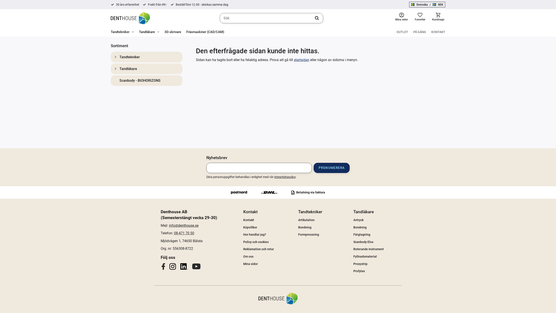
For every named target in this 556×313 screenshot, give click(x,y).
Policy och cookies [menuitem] (256, 242)
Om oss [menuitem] (248, 256)
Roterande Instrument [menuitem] (368, 249)
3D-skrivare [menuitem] (172, 32)
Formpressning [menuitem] (308, 234)
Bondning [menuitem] (304, 227)
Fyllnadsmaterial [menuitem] (365, 256)
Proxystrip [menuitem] (360, 264)
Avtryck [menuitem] (358, 220)
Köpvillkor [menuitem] (250, 227)
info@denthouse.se (184, 225)
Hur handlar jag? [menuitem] (254, 234)
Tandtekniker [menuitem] (120, 32)
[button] (420, 18)
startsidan (301, 60)
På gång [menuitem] (419, 32)
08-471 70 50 (184, 233)
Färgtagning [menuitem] (361, 234)
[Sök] (317, 18)
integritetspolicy (285, 177)
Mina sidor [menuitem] (250, 264)
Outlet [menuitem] (402, 32)
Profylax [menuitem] (359, 271)
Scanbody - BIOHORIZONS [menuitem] (140, 80)
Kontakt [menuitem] (438, 32)
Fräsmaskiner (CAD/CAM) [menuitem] (205, 32)
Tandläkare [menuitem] (147, 32)
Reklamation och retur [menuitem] (258, 249)
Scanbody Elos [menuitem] (363, 242)
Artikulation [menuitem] (306, 220)
